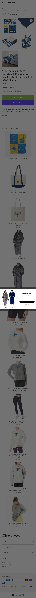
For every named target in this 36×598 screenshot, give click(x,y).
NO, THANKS (27, 304)
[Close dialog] (35, 289)
